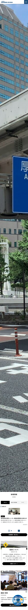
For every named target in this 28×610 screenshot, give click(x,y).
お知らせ (2, 516)
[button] (11, 530)
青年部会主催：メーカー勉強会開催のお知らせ (14, 518)
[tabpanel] (14, 518)
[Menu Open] (26, 2)
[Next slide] (19, 531)
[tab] (14, 502)
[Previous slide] (9, 531)
